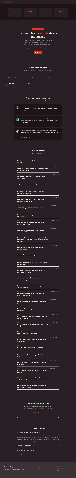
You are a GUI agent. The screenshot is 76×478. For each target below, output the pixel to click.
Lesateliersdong (8, 467)
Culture (47, 1)
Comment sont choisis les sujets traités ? (25, 450)
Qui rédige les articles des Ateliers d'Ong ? (26, 445)
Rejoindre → (38, 412)
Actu (43, 1)
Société (70, 1)
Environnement (64, 1)
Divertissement (53, 1)
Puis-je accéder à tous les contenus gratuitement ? (28, 454)
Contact (57, 470)
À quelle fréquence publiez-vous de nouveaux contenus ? (29, 432)
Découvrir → (38, 52)
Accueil (39, 1)
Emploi (58, 1)
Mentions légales (59, 468)
